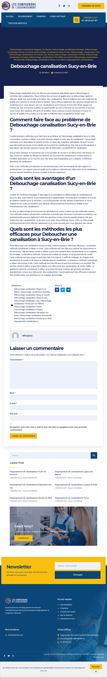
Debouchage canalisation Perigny (28, 309)
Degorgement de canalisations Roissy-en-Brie (31, 497)
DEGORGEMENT (25, 16)
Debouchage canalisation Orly (85, 52)
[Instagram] (69, 6)
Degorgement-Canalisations (80, 60)
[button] (57, 290)
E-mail (13, 403)
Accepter (96, 666)
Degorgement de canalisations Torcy (72, 497)
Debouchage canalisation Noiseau (68, 49)
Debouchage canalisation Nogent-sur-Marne (30, 49)
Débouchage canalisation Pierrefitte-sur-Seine (51, 57)
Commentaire (17, 359)
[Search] (94, 455)
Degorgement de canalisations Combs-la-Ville (76, 484)
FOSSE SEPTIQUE (57, 16)
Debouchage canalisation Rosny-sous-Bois (46, 60)
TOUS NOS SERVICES (17, 23)
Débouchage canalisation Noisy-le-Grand (31, 294)
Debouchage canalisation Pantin (70, 54)
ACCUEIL (10, 16)
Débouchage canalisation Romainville (36, 315)
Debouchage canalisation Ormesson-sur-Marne (31, 54)
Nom (13, 393)
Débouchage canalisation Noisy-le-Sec (52, 52)
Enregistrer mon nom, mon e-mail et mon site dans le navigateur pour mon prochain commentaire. (48, 429)
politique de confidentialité (43, 668)
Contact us (23, 538)
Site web (14, 413)
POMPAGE (41, 16)
